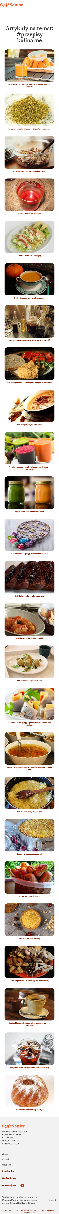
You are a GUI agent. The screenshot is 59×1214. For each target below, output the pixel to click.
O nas (5, 1154)
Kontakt (6, 1159)
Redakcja (6, 1164)
